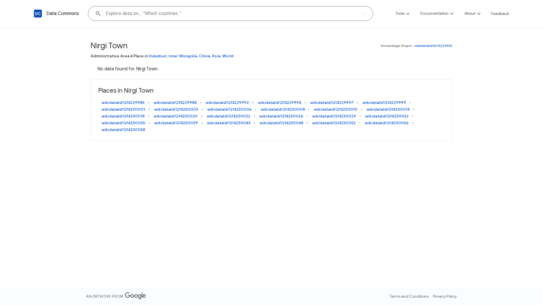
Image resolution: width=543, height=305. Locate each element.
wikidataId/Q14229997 (332, 102)
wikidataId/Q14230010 (335, 109)
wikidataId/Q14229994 (279, 102)
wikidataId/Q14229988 (175, 102)
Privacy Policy (445, 296)
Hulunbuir (158, 55)
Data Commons (62, 13)
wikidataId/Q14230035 (123, 122)
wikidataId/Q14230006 (229, 109)
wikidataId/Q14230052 (334, 122)
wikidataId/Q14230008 (283, 109)
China (204, 55)
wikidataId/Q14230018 (123, 116)
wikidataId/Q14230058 (123, 129)
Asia (216, 55)
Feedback (500, 13)
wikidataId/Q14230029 (334, 116)
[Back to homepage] (38, 14)
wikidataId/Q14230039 (176, 122)
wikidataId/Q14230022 (228, 116)
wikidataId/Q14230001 (123, 109)
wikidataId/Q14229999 (384, 102)
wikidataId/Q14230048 (281, 122)
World (228, 55)
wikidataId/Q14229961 (434, 45)
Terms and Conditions (409, 296)
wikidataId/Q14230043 (229, 122)
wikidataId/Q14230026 (281, 116)
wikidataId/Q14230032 (387, 116)
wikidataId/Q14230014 (388, 109)
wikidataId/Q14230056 (387, 122)
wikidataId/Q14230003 (176, 109)
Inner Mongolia (183, 55)
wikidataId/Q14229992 (227, 102)
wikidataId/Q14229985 (123, 102)
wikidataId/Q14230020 (176, 116)
